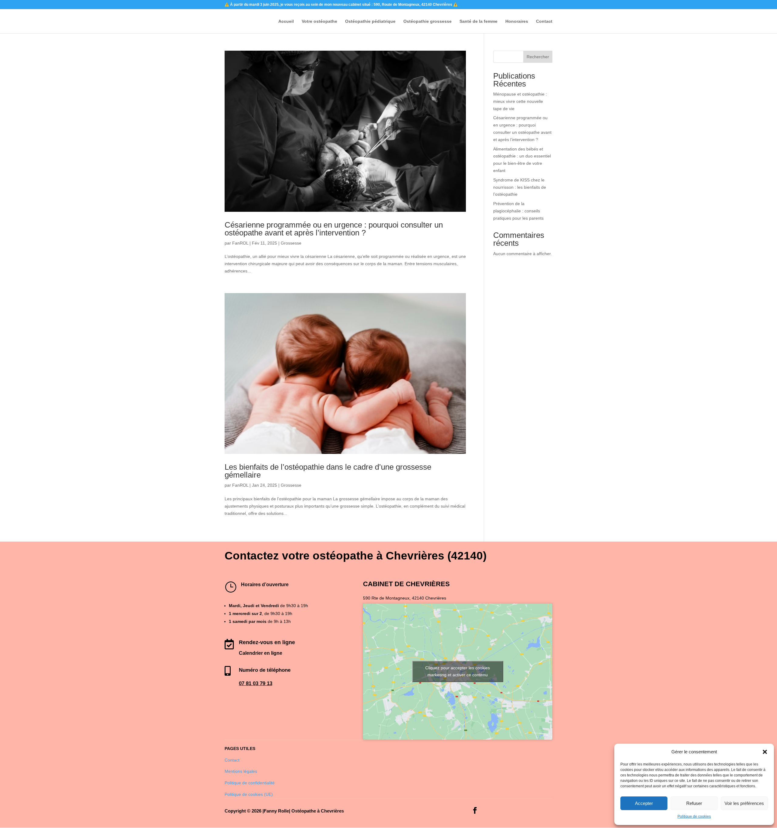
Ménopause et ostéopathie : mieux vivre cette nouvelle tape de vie (520, 101)
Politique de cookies (694, 816)
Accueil (286, 21)
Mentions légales (241, 771)
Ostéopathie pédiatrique (370, 21)
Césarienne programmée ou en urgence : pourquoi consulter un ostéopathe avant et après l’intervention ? (334, 228)
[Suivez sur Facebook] (475, 810)
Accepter (644, 803)
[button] (765, 752)
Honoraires (516, 21)
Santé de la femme (478, 21)
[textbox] (457, 598)
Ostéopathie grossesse (427, 21)
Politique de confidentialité (250, 782)
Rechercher (538, 56)
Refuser (694, 803)
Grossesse (291, 243)
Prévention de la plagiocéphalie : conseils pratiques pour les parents (518, 211)
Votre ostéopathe (319, 21)
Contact (544, 21)
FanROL (240, 243)
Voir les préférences (744, 803)
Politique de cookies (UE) (249, 794)
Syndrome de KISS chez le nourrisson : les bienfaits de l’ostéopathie (519, 187)
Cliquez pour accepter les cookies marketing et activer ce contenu (457, 671)
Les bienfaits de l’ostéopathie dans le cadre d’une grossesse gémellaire (328, 470)
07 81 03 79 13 (255, 683)
